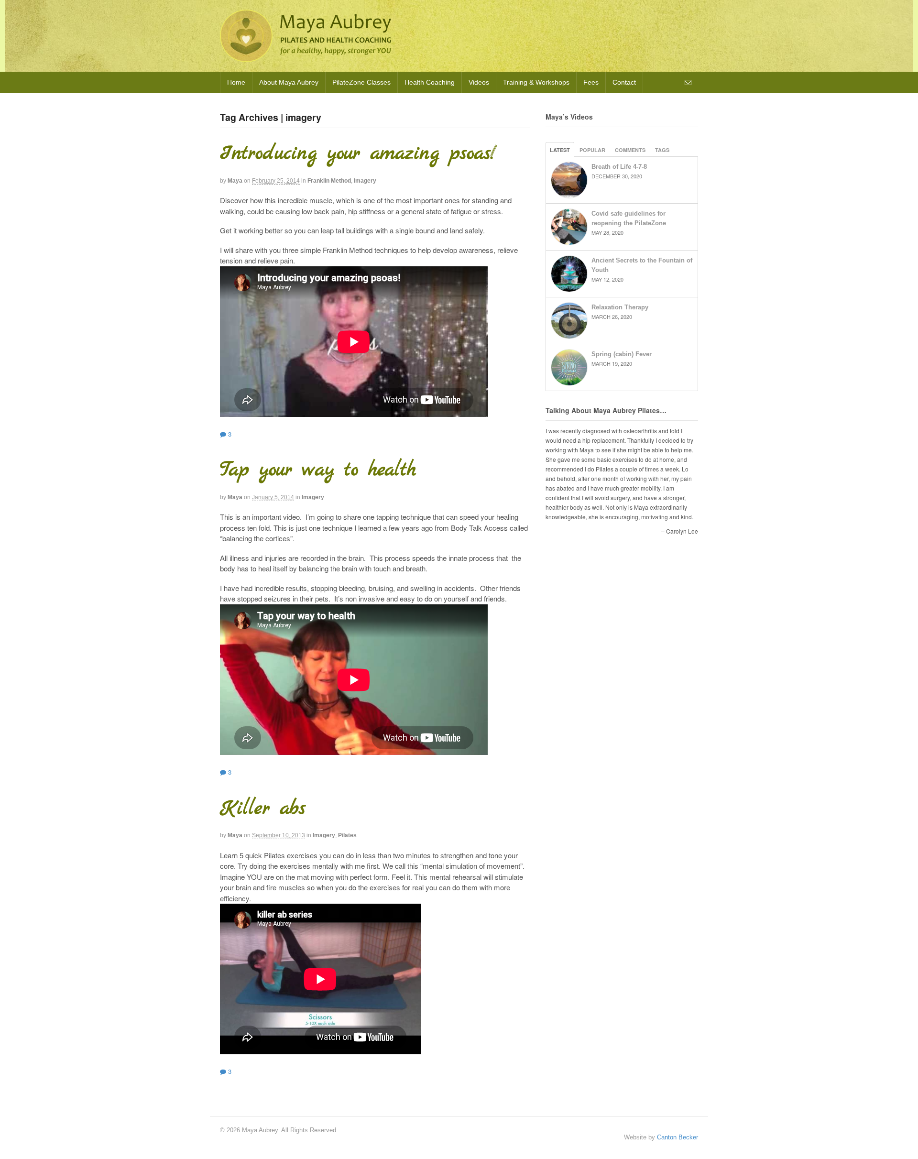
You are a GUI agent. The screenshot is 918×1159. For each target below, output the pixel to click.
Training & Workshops (536, 82)
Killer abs (263, 809)
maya (235, 180)
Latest (560, 149)
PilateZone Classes (361, 82)
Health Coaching (429, 82)
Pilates (347, 835)
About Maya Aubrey (288, 82)
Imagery (365, 180)
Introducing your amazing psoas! (358, 154)
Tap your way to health (318, 470)
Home (236, 82)
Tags (662, 149)
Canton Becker (677, 1137)
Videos (479, 82)
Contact (624, 82)
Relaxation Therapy (619, 307)
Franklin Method (329, 180)
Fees (591, 82)
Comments (630, 149)
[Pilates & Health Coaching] (305, 57)
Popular (592, 149)
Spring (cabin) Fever (621, 354)
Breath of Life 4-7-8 (619, 166)
